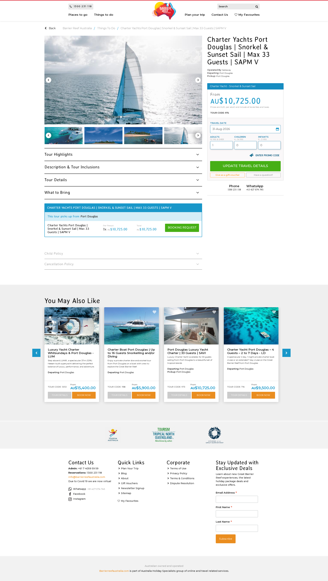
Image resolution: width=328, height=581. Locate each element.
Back (52, 28)
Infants (263, 137)
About (124, 478)
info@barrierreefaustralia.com (86, 477)
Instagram (79, 498)
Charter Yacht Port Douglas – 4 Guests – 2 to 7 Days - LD (250, 351)
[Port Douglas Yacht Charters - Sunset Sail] (123, 80)
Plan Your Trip (130, 468)
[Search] (257, 6)
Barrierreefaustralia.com (114, 570)
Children (240, 137)
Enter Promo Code (267, 155)
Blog (124, 473)
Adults (215, 137)
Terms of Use (178, 468)
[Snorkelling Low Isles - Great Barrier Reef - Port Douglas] (143, 135)
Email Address (226, 493)
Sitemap (126, 493)
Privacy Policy (178, 473)
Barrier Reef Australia (77, 28)
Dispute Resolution (182, 483)
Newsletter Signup (132, 488)
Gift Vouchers (129, 483)
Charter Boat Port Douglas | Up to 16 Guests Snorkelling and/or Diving (131, 353)
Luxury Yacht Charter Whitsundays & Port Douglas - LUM (71, 353)
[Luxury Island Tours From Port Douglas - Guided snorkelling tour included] (64, 135)
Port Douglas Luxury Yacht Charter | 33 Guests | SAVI (187, 351)
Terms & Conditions (182, 478)
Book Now (84, 395)
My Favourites (248, 14)
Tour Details (60, 395)
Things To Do (106, 28)
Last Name (224, 522)
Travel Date (218, 123)
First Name (224, 507)
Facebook (79, 493)
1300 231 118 (83, 6)
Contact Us (219, 14)
